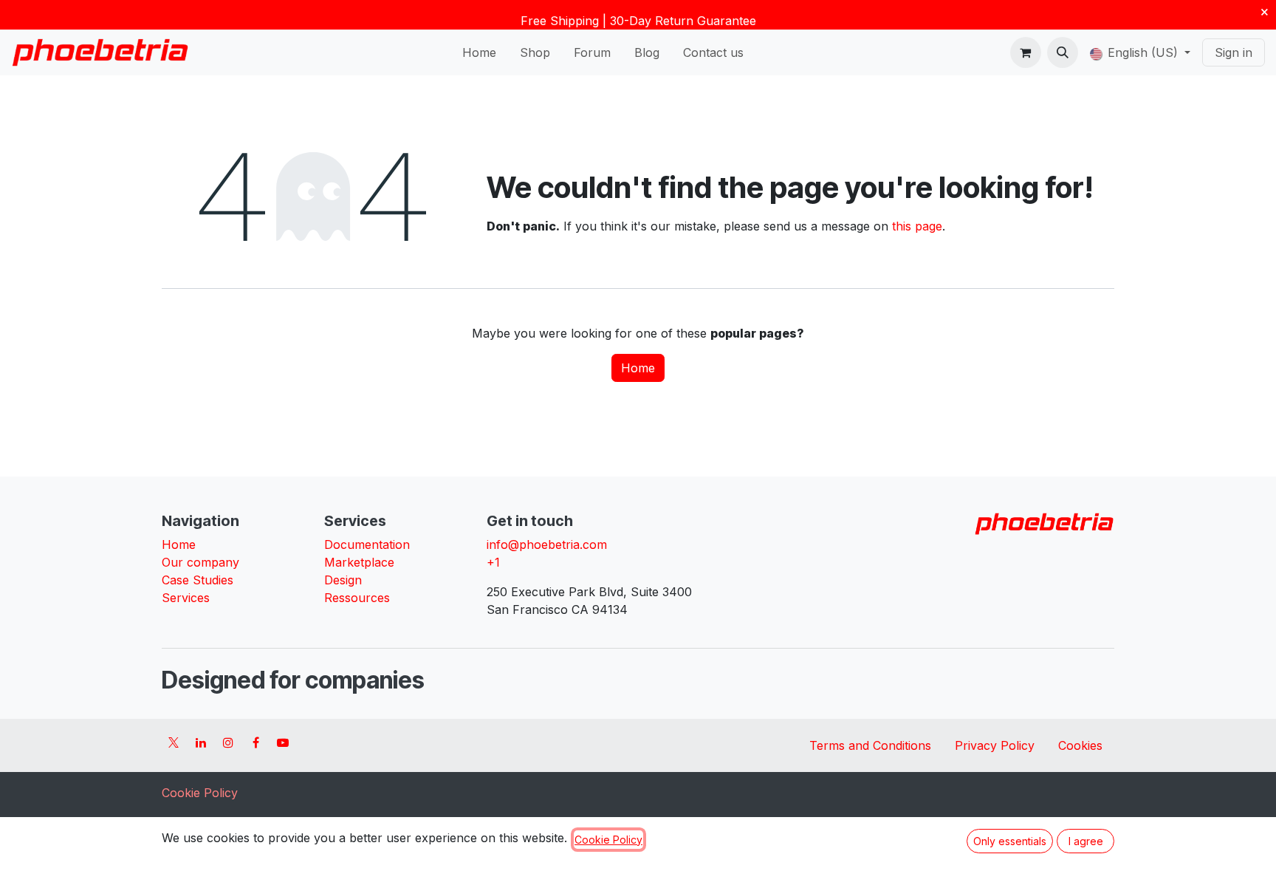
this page (917, 226)
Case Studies (197, 580)
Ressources (357, 597)
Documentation (367, 544)
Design (343, 580)
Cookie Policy (200, 792)
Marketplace (359, 562)
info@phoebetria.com (547, 544)
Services (186, 597)
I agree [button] (1086, 841)
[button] (1062, 52)
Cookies (1080, 745)
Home (638, 368)
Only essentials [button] (1009, 841)
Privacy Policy (995, 745)
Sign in (1233, 52)
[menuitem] (479, 52)
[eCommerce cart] (1025, 52)
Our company (200, 562)
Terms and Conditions (870, 745)
